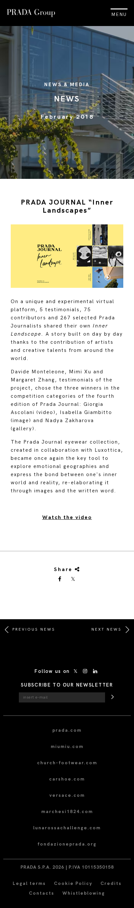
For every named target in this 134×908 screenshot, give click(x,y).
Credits (111, 883)
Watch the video (67, 517)
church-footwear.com (67, 763)
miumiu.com (67, 746)
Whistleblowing (83, 893)
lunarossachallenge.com (67, 828)
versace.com (67, 795)
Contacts (41, 893)
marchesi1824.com (67, 811)
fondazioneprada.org (67, 844)
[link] (60, 579)
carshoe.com (67, 779)
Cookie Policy (73, 883)
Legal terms (29, 883)
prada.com (67, 730)
